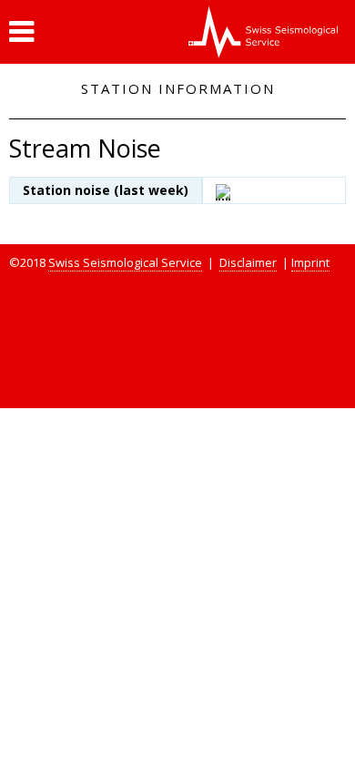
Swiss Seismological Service (125, 262)
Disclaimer (248, 262)
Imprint (310, 262)
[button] (21, 31)
